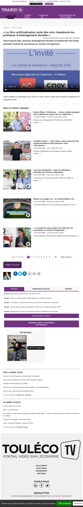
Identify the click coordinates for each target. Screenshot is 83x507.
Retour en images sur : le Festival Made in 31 (54, 199)
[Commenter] (34, 273)
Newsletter (41, 493)
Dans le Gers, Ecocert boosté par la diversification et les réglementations (26, 387)
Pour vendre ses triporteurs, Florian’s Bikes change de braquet (22, 380)
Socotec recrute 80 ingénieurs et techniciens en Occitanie (21, 376)
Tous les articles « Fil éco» (41, 316)
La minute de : (43, 16)
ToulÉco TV (6, 27)
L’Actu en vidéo (11, 16)
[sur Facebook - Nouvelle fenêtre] (41, 486)
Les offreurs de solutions (66, 16)
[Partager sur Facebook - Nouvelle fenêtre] (15, 273)
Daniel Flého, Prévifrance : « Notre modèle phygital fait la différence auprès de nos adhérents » (56, 113)
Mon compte (41, 466)
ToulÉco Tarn (65, 1)
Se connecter (37, 4)
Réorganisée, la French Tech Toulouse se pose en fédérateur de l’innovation (31, 311)
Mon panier (41, 468)
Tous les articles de (15, 427)
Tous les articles (18, 395)
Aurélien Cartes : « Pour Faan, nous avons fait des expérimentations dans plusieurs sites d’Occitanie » (56, 143)
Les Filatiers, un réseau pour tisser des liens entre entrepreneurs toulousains (31, 302)
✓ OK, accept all (64, 503)
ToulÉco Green (52, 1)
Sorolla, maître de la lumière (12, 406)
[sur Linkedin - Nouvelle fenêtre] (35, 486)
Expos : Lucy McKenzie (10, 410)
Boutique (41, 473)
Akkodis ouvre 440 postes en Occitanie (15, 383)
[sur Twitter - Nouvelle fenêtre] (47, 486)
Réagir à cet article (12, 265)
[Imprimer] (39, 273)
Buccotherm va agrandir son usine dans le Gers (22, 293)
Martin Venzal (50, 38)
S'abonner (49, 4)
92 (56, 257)
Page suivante (66, 257)
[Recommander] (30, 273)
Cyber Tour (27, 16)
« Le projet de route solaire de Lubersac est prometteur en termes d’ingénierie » (53, 229)
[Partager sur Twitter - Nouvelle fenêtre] (20, 273)
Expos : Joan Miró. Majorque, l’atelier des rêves (18, 423)
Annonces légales (41, 289)
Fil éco (14, 289)
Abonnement (41, 471)
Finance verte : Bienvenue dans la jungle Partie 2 (18, 391)
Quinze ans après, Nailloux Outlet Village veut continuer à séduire (28, 298)
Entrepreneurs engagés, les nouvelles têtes (16, 419)
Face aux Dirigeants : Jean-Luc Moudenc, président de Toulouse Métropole (52, 171)
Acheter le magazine (36, 348)
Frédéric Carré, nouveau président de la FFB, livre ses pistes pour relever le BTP (32, 307)
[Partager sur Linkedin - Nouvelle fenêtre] (24, 273)
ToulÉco (32, 1)
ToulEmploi (41, 1)
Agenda (68, 289)
